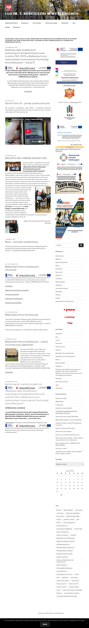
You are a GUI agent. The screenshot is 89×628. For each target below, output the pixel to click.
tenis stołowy (74, 577)
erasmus (58, 519)
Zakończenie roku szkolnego (63, 431)
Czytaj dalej (28, 91)
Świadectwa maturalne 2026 (64, 408)
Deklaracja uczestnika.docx (14, 298)
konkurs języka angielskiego (64, 529)
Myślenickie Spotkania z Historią (65, 541)
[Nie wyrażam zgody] (87, 623)
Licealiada (73, 535)
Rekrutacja (59, 275)
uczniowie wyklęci (74, 587)
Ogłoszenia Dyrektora (11, 23)
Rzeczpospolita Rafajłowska (64, 568)
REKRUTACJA (60, 401)
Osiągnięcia (59, 285)
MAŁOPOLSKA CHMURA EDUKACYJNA (26, 158)
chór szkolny (59, 513)
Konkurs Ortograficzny (62, 532)
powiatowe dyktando (62, 557)
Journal (58, 340)
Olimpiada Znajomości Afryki (64, 554)
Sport (57, 385)
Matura (58, 265)
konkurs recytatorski (62, 535)
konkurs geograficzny (69, 522)
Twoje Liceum (75, 580)
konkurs (58, 522)
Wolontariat (59, 291)
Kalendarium (59, 269)
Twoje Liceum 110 (61, 587)
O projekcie (9, 286)
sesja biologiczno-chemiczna (64, 574)
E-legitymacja (59, 405)
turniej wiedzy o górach (62, 580)
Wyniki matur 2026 (61, 398)
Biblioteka (58, 259)
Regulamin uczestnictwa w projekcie (17, 290)
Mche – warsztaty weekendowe (21, 242)
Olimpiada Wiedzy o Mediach (64, 550)
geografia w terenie (69, 519)
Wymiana (59, 593)
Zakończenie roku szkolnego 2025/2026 (67, 416)
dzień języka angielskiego (73, 513)
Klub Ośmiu (59, 343)
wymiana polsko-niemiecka (71, 593)
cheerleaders (78, 510)
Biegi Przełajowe (68, 510)
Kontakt (7, 27)
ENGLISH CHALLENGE (72, 516)
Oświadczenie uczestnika (13, 303)
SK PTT (77, 574)
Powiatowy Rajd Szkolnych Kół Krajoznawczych (64, 561)
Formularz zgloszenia (12, 294)
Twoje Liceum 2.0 (61, 583)
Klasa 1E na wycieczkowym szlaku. (65, 428)
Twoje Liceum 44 (73, 583)
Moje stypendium (60, 282)
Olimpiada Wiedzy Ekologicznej (65, 547)
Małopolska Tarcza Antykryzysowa (65, 356)
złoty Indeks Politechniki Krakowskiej (66, 596)
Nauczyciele (59, 272)
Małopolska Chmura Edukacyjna (21, 314)
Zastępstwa (59, 278)
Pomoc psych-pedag (51, 23)
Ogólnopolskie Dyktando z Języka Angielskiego (68, 420)
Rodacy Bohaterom (61, 565)
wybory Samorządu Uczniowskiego (72, 590)
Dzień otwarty (60, 516)
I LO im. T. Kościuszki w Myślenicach (41, 14)
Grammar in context (61, 448)
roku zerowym (74, 102)
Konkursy (58, 295)
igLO (57, 337)
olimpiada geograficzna (63, 544)
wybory (58, 590)
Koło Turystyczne (60, 346)
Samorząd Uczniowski (62, 288)
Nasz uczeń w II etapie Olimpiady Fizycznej (67, 434)
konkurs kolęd (78, 529)
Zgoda (45, 624)
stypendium (65, 577)
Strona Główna (60, 256)
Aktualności (59, 333)
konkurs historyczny (62, 525)
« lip (61, 494)
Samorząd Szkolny (61, 571)
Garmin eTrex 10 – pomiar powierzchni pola (27, 103)
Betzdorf (58, 510)
